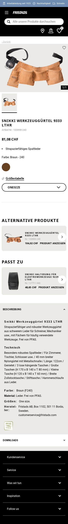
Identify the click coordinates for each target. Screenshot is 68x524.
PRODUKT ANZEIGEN (52, 243)
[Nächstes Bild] (62, 237)
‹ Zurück (6, 41)
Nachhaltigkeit (44, 3)
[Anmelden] (51, 31)
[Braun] (6, 167)
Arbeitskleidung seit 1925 (19, 3)
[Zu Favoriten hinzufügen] (64, 48)
